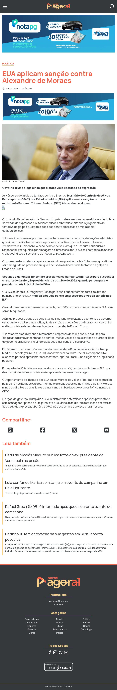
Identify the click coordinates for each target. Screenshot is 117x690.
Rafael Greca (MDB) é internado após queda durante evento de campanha (58, 509)
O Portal (58, 604)
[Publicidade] (58, 34)
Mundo (59, 619)
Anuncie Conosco (58, 601)
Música (59, 622)
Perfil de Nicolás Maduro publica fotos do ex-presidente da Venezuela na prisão (54, 458)
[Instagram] (55, 652)
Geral (32, 632)
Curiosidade (32, 622)
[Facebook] (50, 652)
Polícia (59, 632)
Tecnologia (86, 629)
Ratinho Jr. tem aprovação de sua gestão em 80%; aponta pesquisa (54, 536)
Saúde (86, 622)
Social (86, 626)
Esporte (32, 626)
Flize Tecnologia (65, 687)
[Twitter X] (60, 652)
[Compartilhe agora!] (10, 430)
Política (8, 63)
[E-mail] (66, 652)
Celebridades (32, 619)
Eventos (32, 629)
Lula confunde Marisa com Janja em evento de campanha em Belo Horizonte (56, 485)
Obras (60, 626)
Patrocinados (60, 629)
